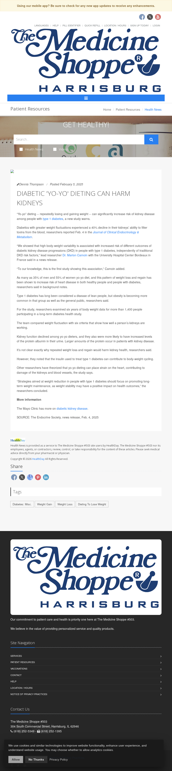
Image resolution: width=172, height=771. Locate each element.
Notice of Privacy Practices (28, 694)
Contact (16, 675)
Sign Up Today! (139, 25)
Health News (34, 149)
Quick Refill (92, 25)
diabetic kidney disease (72, 408)
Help (56, 25)
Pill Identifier (72, 25)
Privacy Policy (59, 759)
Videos (64, 149)
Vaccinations (18, 668)
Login (156, 25)
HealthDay (38, 459)
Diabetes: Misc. (22, 504)
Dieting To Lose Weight (92, 504)
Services (16, 655)
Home (107, 109)
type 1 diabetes (53, 219)
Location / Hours (115, 25)
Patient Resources (128, 109)
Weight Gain (44, 504)
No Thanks (36, 759)
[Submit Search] (151, 140)
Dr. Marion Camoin (75, 255)
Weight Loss (65, 504)
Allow (16, 759)
